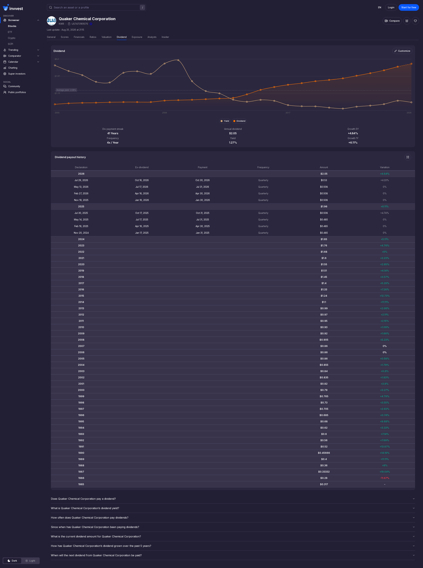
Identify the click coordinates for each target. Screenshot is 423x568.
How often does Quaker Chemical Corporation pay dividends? (89, 517)
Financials (79, 37)
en (379, 7)
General (51, 37)
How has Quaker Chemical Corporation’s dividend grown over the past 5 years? (101, 545)
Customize (404, 50)
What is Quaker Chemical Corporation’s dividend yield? (85, 508)
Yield (226, 121)
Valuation (107, 37)
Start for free (408, 7)
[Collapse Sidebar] (37, 7)
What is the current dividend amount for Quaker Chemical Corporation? (96, 536)
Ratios (93, 37)
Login (391, 7)
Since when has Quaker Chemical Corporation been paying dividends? (95, 527)
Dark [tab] (14, 560)
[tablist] (21, 560)
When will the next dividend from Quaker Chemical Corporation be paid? (96, 555)
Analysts (152, 37)
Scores (65, 37)
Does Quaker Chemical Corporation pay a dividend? (83, 498)
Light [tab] (32, 560)
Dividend (122, 37)
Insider (165, 37)
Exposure (137, 37)
